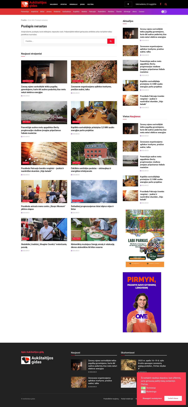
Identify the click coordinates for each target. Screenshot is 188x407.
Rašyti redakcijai (127, 399)
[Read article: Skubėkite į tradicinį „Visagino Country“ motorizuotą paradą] (44, 229)
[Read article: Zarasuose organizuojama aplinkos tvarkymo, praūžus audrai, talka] (94, 71)
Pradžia (23, 20)
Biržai (42, 12)
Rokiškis (111, 12)
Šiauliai (119, 12)
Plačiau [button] (144, 384)
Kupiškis (76, 12)
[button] (143, 388)
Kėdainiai (57, 12)
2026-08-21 (26, 213)
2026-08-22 (75, 134)
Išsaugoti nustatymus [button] (152, 398)
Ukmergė (127, 12)
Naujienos (54, 4)
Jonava (49, 12)
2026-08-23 (26, 96)
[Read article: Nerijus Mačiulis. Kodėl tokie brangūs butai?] (128, 382)
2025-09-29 (143, 372)
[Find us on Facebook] (160, 4)
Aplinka (26, 122)
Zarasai (141, 12)
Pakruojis (92, 12)
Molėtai (84, 12)
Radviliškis (102, 12)
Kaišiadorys (67, 12)
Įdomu (82, 4)
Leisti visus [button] (173, 398)
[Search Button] (166, 4)
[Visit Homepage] (33, 4)
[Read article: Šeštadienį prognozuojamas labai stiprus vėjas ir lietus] (94, 191)
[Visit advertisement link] (145, 238)
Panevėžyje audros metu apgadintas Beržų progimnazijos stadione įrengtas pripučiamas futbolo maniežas (41, 130)
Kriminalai (73, 4)
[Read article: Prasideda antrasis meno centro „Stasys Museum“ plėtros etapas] (44, 191)
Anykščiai (34, 12)
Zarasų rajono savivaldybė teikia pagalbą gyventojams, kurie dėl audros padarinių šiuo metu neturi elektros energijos (43, 89)
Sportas (63, 4)
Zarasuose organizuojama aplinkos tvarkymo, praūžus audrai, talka (152, 49)
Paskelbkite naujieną (111, 399)
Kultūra (90, 4)
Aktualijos (28, 81)
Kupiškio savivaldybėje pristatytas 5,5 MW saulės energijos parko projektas (151, 84)
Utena (134, 12)
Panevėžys (25, 12)
